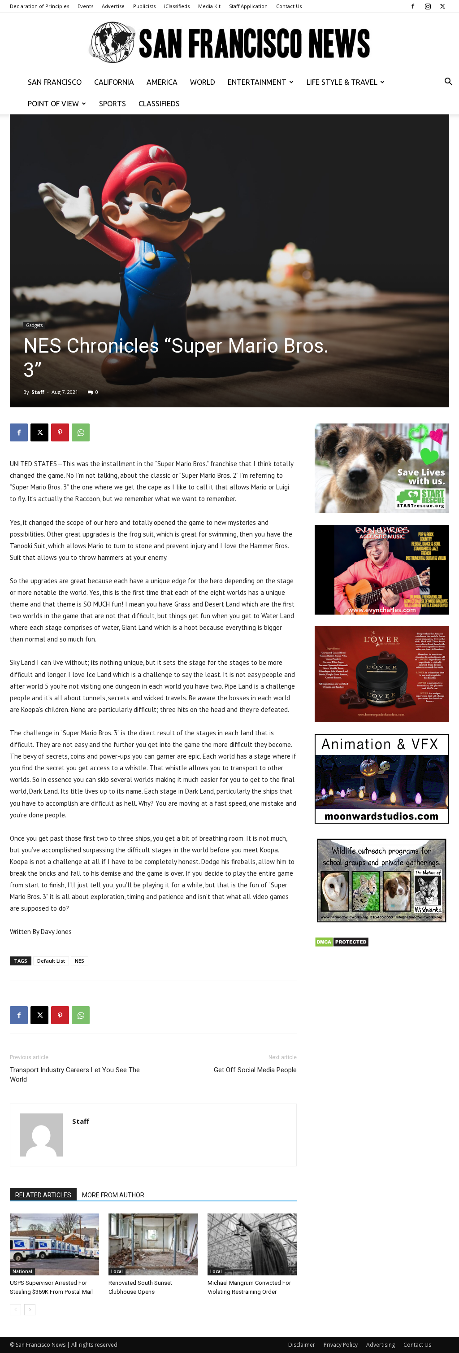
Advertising (380, 1345)
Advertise (113, 6)
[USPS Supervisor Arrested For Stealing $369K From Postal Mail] (54, 1244)
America (162, 82)
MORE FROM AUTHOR (113, 1195)
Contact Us (289, 6)
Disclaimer (301, 1345)
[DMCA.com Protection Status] (342, 945)
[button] (448, 83)
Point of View (53, 104)
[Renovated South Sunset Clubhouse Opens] (153, 1244)
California (114, 82)
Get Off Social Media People (255, 1070)
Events (85, 6)
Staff (37, 391)
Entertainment (257, 82)
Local (117, 1271)
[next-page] (29, 1309)
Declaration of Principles (39, 6)
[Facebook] (413, 6)
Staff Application (248, 6)
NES (79, 960)
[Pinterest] (60, 432)
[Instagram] (427, 6)
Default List (51, 960)
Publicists (144, 6)
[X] (442, 6)
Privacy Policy (341, 1345)
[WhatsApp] (81, 432)
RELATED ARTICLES (43, 1195)
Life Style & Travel (342, 82)
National (22, 1271)
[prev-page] (15, 1309)
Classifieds (159, 104)
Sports (112, 104)
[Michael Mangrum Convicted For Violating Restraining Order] (252, 1244)
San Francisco (55, 82)
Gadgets (34, 325)
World (202, 82)
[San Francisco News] (229, 43)
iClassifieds (177, 6)
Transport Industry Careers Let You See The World (75, 1074)
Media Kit (209, 6)
